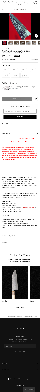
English (28, 379)
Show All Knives (20, 307)
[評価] (5, 9)
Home (3, 316)
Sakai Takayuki (6, 48)
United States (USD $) (15, 379)
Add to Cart (16, 99)
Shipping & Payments (8, 236)
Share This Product (7, 124)
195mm (24, 70)
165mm (6, 70)
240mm (15, 75)
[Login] (34, 9)
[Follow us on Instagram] (19, 351)
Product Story (6, 133)
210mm (33, 70)
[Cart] (37, 9)
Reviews (4, 242)
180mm (15, 70)
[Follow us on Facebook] (16, 351)
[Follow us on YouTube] (24, 351)
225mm (6, 75)
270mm (24, 75)
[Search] (31, 9)
